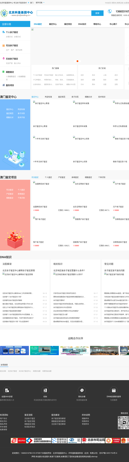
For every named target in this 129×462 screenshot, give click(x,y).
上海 (104, 75)
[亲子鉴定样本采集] (91, 112)
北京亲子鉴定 (12, 371)
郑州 (93, 84)
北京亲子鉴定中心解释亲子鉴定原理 (19, 270)
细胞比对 (9, 117)
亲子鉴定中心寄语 (40, 126)
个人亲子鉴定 (37, 75)
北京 (82, 75)
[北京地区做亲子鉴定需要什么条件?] (75, 281)
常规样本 (85, 424)
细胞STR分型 (70, 84)
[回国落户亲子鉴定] (91, 228)
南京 (104, 80)
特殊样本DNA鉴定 (50, 80)
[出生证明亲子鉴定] (91, 192)
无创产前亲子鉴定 (61, 84)
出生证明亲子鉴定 (80, 206)
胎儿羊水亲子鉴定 (61, 75)
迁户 (7, 50)
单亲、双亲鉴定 (60, 80)
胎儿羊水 (17, 63)
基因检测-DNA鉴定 (50, 84)
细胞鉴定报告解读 (58, 421)
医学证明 (19, 50)
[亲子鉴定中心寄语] (51, 112)
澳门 (31, 2)
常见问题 (108, 263)
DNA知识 (82, 24)
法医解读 (7, 263)
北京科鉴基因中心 (60, 453)
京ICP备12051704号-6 (108, 453)
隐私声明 (3, 424)
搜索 (97, 13)
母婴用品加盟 (46, 371)
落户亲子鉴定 (38, 242)
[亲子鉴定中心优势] (91, 147)
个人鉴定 (21, 189)
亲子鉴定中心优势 (80, 161)
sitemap (94, 456)
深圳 (82, 80)
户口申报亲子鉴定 (39, 80)
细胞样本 (85, 418)
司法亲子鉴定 (48, 75)
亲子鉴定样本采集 (80, 126)
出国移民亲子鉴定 (72, 75)
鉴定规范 (9, 113)
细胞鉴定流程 (29, 424)
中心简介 (113, 24)
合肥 (104, 84)
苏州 (93, 75)
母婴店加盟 (36, 371)
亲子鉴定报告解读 (58, 418)
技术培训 (101, 96)
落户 (12, 50)
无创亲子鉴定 (29, 418)
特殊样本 (85, 421)
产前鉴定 (9, 193)
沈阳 (116, 84)
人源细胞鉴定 (11, 76)
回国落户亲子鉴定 (80, 242)
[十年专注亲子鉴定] (51, 147)
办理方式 (9, 36)
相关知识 (57, 263)
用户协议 (3, 418)
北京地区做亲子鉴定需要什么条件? (69, 270)
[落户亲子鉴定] (51, 228)
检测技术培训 (29, 426)
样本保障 (3, 426)
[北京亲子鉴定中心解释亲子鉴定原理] (25, 281)
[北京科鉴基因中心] (16, 13)
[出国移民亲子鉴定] (51, 192)
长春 (116, 80)
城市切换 (39, 2)
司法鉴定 (9, 189)
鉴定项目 (68, 24)
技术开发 (21, 117)
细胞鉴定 (9, 197)
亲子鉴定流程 (29, 421)
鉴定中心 (53, 24)
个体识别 (21, 197)
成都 (93, 80)
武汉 (116, 75)
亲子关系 (21, 113)
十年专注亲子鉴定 (40, 161)
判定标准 (21, 109)
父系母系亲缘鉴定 (39, 84)
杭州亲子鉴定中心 (25, 371)
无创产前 (9, 63)
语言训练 (3, 371)
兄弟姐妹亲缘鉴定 (72, 80)
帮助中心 (97, 24)
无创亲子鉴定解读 (58, 424)
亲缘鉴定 (21, 193)
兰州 (82, 84)
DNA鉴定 (38, 24)
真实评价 (3, 421)
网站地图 (87, 456)
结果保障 (3, 429)
